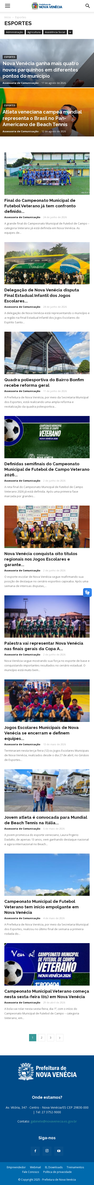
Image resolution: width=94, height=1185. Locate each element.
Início (7, 17)
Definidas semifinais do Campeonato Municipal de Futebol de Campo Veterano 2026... (46, 469)
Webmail (35, 1167)
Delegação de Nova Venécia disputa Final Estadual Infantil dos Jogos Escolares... (41, 295)
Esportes (9, 57)
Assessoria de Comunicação (20, 83)
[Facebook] (35, 1151)
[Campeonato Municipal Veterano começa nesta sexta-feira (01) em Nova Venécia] (47, 964)
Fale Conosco (30, 1172)
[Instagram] (47, 1151)
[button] (88, 6)
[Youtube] (58, 1151)
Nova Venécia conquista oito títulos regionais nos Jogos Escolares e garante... (40, 559)
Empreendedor (16, 1167)
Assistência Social (55, 32)
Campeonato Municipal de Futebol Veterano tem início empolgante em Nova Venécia (41, 907)
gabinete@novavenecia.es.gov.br (54, 1121)
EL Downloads (54, 1167)
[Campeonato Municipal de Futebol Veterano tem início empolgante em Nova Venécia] (47, 875)
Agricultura (34, 32)
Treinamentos (75, 1167)
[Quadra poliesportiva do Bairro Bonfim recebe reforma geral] (47, 353)
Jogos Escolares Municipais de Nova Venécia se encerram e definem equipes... (41, 733)
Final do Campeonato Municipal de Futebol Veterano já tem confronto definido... (40, 206)
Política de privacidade (57, 1172)
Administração (14, 32)
